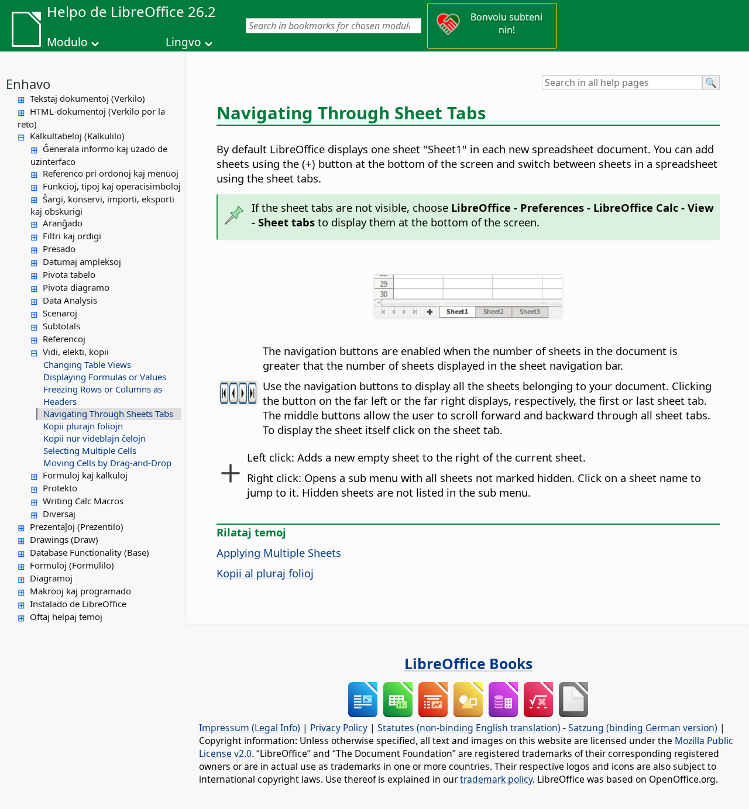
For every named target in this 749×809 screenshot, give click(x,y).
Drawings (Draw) (64, 539)
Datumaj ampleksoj (82, 261)
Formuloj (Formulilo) (72, 565)
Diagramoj (51, 578)
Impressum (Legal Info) (249, 727)
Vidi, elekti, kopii (76, 351)
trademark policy (496, 779)
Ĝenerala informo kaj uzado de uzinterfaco (98, 155)
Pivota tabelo (69, 274)
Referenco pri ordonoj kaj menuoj (110, 173)
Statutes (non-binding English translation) (469, 727)
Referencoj (64, 339)
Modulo (67, 42)
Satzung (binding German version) (642, 727)
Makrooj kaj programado (80, 591)
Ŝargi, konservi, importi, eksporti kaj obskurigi (102, 205)
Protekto (60, 488)
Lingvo (183, 42)
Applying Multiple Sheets (279, 552)
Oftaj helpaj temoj (66, 616)
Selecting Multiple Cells (89, 450)
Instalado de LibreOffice (78, 604)
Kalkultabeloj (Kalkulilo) (77, 136)
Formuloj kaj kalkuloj (85, 475)
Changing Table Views (87, 364)
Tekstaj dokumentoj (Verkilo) (87, 98)
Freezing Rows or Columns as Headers (102, 395)
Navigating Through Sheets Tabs (108, 413)
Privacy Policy (338, 727)
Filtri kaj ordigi (72, 236)
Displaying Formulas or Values (104, 377)
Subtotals (61, 326)
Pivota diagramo (76, 287)
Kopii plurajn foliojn (83, 426)
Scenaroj (60, 313)
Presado (59, 248)
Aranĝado (63, 223)
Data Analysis (70, 300)
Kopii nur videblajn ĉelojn (94, 438)
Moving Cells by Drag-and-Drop (107, 463)
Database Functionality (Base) (89, 552)
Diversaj (59, 513)
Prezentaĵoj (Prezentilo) (76, 526)
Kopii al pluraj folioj (265, 573)
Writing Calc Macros (83, 501)
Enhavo (28, 83)
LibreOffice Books (468, 663)
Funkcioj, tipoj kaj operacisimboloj (112, 186)
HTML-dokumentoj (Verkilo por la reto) (91, 117)
